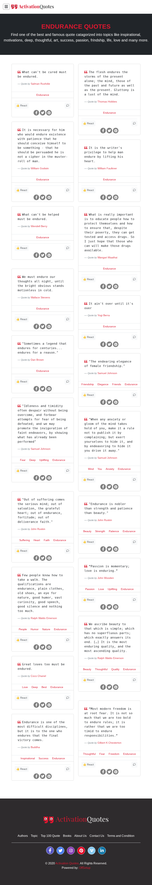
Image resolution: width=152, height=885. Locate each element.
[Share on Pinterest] (49, 113)
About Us (80, 835)
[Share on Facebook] (36, 113)
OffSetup (84, 867)
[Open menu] (6, 7)
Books (67, 835)
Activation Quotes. (67, 863)
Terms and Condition (120, 835)
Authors (23, 835)
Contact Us (97, 835)
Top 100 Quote (50, 835)
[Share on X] (42, 113)
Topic (34, 835)
